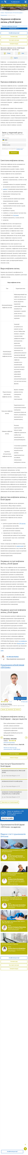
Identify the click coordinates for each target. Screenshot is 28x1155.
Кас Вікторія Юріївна (13, 656)
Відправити (14, 152)
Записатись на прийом (7, 818)
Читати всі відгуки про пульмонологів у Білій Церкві (12, 748)
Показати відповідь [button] (9, 742)
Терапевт (3, 709)
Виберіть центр (5, 142)
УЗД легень (22, 523)
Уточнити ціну (14, 36)
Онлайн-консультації (14, 33)
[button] (25, 1144)
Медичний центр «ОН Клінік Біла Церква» (14, 12)
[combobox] (5, 140)
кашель (5, 189)
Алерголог (18, 709)
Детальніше (18, 5)
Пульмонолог (10, 709)
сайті (2, 650)
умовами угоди (19, 149)
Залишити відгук (14, 43)
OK (24, 5)
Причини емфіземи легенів (9, 26)
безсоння (15, 215)
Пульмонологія (4, 15)
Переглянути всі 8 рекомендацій (9, 802)
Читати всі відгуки (14, 753)
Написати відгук (14, 757)
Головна (2, 12)
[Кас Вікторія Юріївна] (14, 691)
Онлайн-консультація (21, 698)
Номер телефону (5, 137)
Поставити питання (14, 40)
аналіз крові (20, 546)
